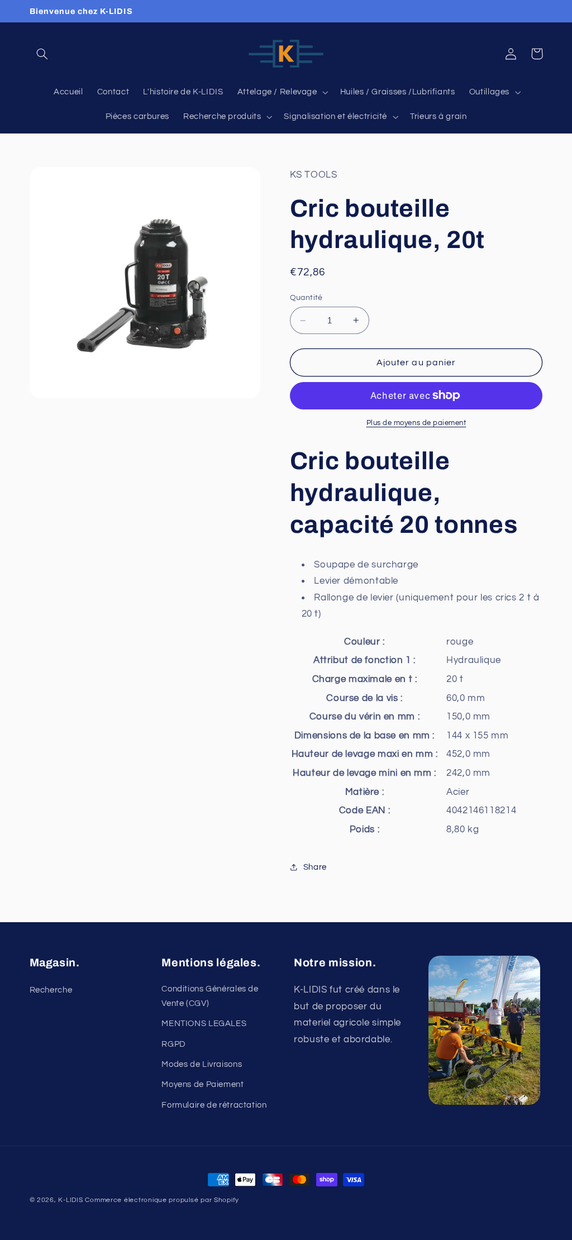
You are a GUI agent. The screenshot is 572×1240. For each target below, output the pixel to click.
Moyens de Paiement (202, 1084)
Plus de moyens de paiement (416, 423)
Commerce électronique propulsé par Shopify (162, 1200)
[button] (42, 53)
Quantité (306, 298)
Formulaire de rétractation (213, 1105)
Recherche (51, 990)
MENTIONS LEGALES (203, 1023)
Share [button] (315, 867)
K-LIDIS (70, 1200)
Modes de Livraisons (201, 1064)
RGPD (173, 1044)
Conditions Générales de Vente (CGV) (210, 996)
